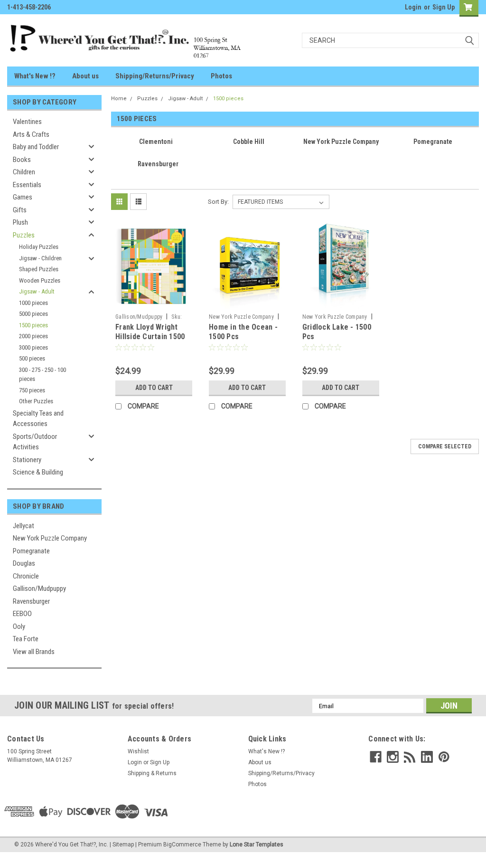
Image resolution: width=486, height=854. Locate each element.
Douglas (24, 563)
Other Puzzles (36, 401)
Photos (221, 76)
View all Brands (34, 651)
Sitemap (123, 844)
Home (119, 98)
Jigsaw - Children (40, 258)
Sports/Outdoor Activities (35, 442)
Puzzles (24, 235)
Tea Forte (25, 639)
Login (413, 7)
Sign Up (443, 7)
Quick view (153, 302)
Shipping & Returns (152, 773)
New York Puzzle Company (50, 538)
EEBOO (22, 613)
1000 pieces (33, 302)
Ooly (19, 626)
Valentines (27, 121)
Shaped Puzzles (38, 269)
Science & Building (38, 472)
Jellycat (23, 526)
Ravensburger (31, 601)
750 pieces (32, 390)
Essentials (27, 184)
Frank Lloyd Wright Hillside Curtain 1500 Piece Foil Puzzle (150, 337)
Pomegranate (31, 551)
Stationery (27, 459)
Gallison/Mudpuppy (39, 588)
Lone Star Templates (256, 844)
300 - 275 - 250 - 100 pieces (42, 374)
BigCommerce (182, 844)
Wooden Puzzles (39, 280)
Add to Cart (154, 387)
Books (22, 159)
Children (24, 172)
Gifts (20, 210)
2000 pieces (33, 336)
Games (22, 197)
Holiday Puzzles (38, 246)
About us (85, 76)
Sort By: (218, 201)
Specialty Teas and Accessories (38, 418)
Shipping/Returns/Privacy (154, 76)
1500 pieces (33, 325)
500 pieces (32, 358)
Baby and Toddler (36, 146)
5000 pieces (33, 313)
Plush (20, 222)
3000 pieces (33, 347)
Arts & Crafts (31, 134)
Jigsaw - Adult (37, 291)
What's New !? (35, 76)
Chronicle (26, 576)
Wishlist (138, 751)
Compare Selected (444, 446)
